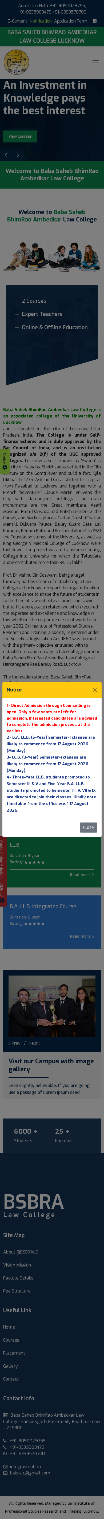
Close (88, 827)
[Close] (95, 690)
